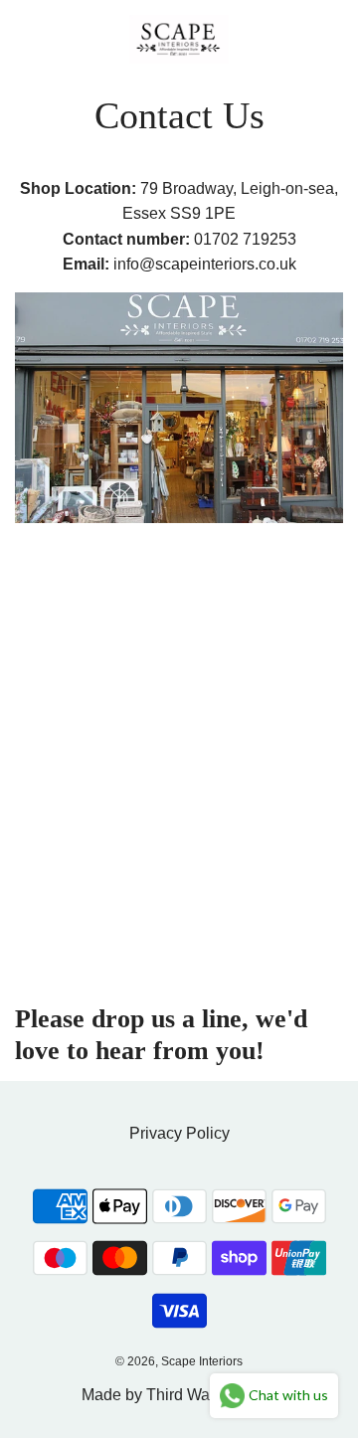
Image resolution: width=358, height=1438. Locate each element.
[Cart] (321, 39)
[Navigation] (25, 39)
